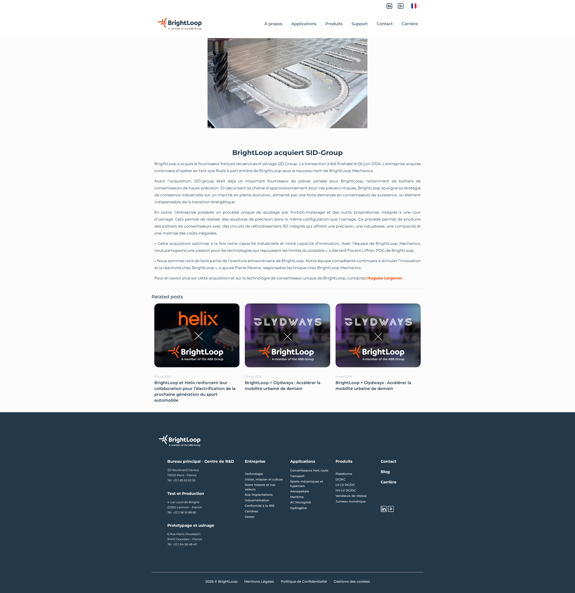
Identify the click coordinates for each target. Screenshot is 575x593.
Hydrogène (298, 508)
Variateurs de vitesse (351, 496)
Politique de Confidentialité (304, 581)
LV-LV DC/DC (345, 485)
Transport (297, 476)
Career (249, 516)
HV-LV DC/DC (346, 490)
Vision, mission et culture (264, 479)
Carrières (251, 511)
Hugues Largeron (384, 278)
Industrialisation (257, 500)
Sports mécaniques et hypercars (306, 484)
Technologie (254, 474)
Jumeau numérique (351, 501)
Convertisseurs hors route (309, 470)
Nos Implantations (259, 494)
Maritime (297, 497)
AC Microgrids (300, 502)
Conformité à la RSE (260, 505)
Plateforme (344, 474)
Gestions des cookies (352, 581)
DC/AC (340, 479)
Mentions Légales (259, 581)
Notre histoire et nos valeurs (260, 487)
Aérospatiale (299, 491)
